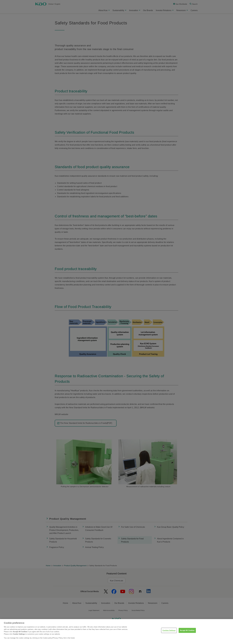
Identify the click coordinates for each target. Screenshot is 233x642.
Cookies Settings (168, 630)
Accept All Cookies (187, 630)
